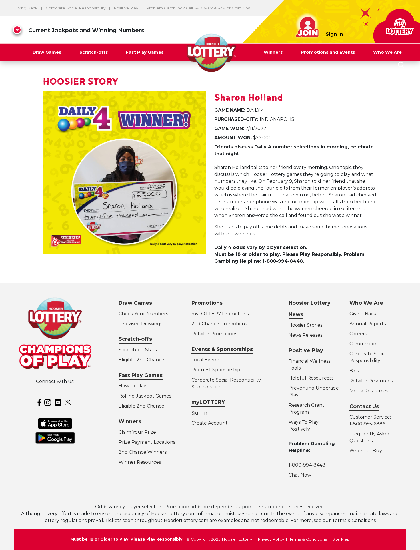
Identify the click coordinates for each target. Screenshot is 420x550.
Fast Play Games (145, 52)
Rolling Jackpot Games (145, 396)
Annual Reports (367, 323)
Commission (362, 343)
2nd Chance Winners (143, 452)
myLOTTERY (208, 402)
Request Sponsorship (215, 369)
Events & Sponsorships (222, 349)
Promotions (207, 303)
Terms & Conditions (308, 539)
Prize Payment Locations (147, 442)
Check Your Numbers (143, 313)
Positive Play (126, 8)
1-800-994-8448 (307, 465)
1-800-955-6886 (367, 424)
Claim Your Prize (137, 432)
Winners (273, 52)
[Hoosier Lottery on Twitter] (69, 402)
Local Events (205, 359)
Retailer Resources (371, 381)
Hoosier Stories (305, 325)
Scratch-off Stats (138, 349)
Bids (354, 371)
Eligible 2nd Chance (141, 359)
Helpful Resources (310, 378)
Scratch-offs (93, 52)
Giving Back (25, 8)
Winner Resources (140, 462)
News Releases (305, 335)
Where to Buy (365, 450)
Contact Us (364, 406)
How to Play (132, 385)
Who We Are (387, 52)
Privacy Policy (271, 539)
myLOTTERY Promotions (220, 313)
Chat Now (241, 8)
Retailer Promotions (214, 333)
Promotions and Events (328, 52)
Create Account (209, 423)
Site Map (341, 539)
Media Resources (368, 391)
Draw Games (47, 52)
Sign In (334, 34)
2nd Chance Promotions (219, 323)
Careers (358, 333)
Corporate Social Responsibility (75, 8)
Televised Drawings (140, 323)
